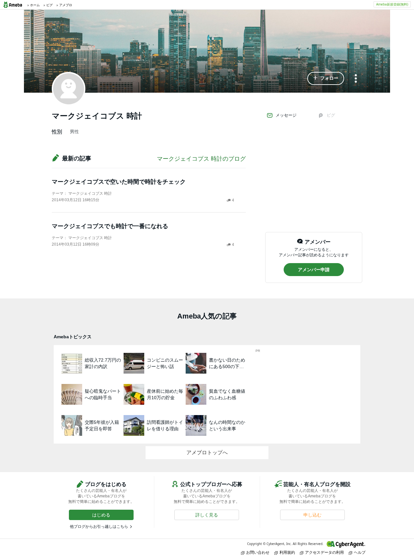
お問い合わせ (257, 552)
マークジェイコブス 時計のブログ (201, 159)
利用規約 (287, 552)
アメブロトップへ (207, 452)
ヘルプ (359, 552)
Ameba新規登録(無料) (392, 4)
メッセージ (286, 115)
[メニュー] (355, 79)
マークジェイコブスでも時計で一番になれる (110, 226)
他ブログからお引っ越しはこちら (99, 526)
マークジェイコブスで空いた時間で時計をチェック (119, 182)
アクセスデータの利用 (324, 552)
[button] (325, 78)
